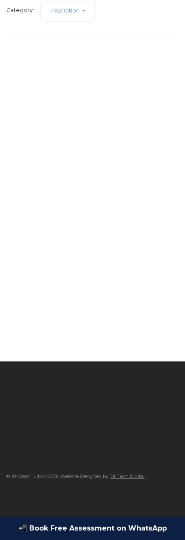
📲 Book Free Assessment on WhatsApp (92, 528)
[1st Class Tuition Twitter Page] (39, 497)
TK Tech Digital (127, 476)
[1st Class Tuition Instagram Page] (24, 497)
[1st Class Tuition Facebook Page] (8, 497)
